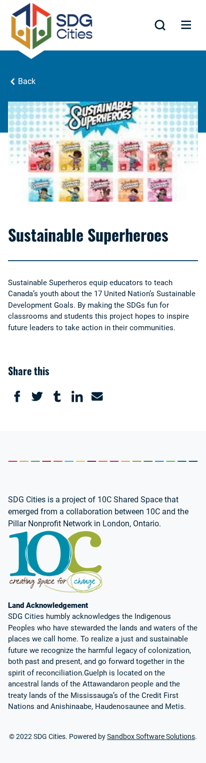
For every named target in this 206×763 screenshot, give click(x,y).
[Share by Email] (97, 396)
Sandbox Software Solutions (151, 736)
